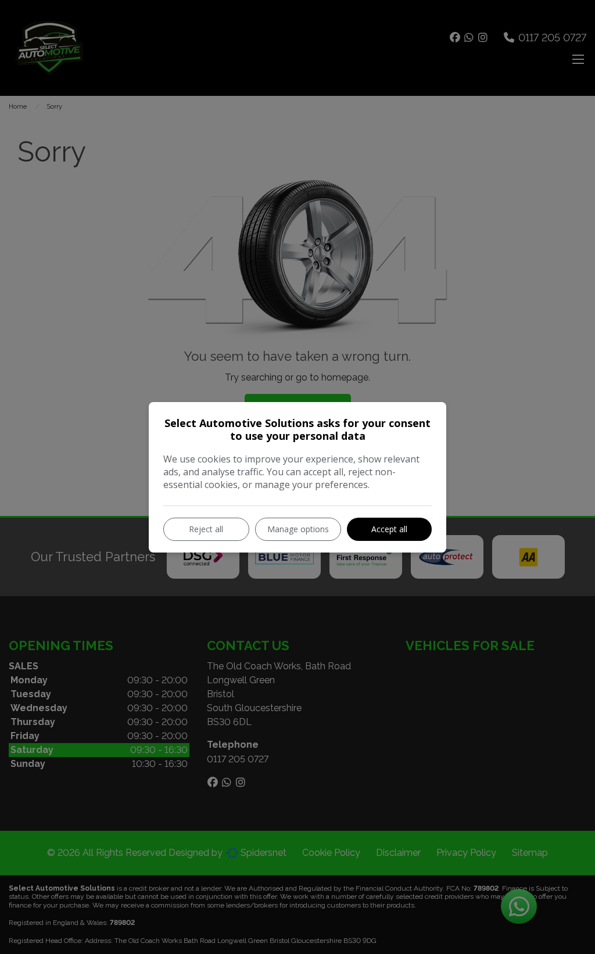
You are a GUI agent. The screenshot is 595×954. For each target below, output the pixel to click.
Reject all (206, 529)
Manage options (298, 529)
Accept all (389, 529)
